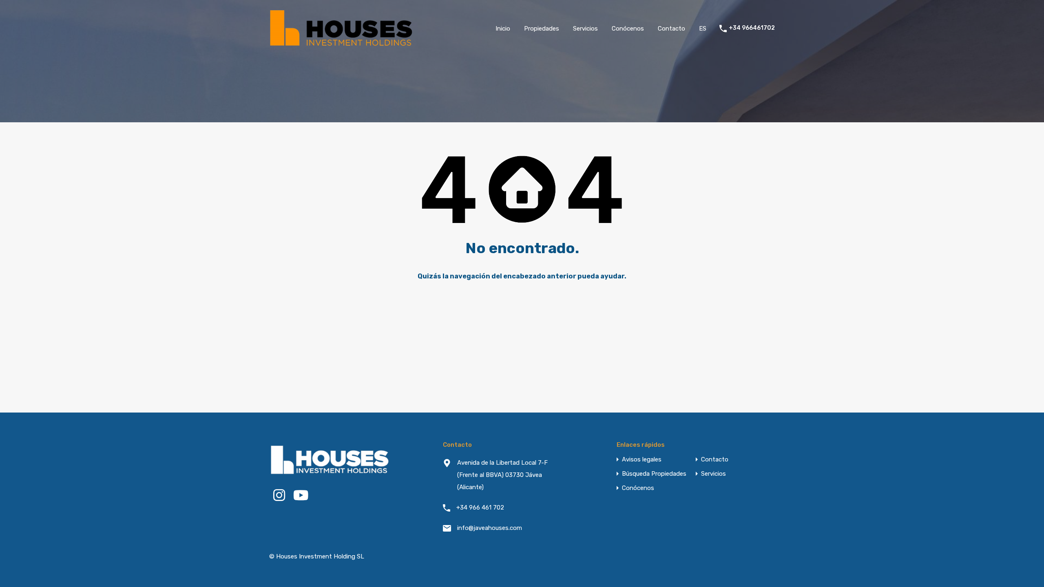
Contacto (671, 28)
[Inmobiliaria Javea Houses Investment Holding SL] (342, 45)
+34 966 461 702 (480, 507)
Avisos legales (641, 460)
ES (702, 28)
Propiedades (541, 28)
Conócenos (628, 28)
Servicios (585, 28)
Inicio (502, 28)
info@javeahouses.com (489, 528)
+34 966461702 (752, 28)
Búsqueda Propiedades (654, 474)
